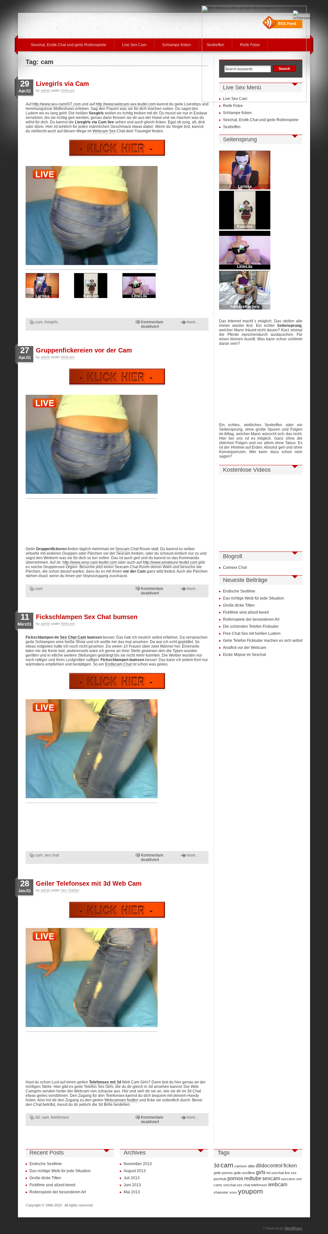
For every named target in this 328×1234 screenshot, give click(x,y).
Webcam (68, 90)
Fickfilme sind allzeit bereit (246, 612)
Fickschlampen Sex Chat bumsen (86, 616)
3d (37, 1117)
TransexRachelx (245, 306)
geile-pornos (223, 1173)
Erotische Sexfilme (239, 591)
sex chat (52, 855)
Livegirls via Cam (62, 83)
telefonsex (60, 1117)
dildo (251, 1166)
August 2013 (135, 1171)
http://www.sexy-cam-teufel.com (89, 562)
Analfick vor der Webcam (244, 647)
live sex (291, 1173)
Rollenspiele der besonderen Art (251, 619)
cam (39, 322)
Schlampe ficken (176, 45)
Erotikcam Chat (118, 664)
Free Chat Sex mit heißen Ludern (252, 633)
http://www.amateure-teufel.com (170, 562)
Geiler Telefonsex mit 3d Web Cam (89, 883)
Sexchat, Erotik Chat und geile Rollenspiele (68, 45)
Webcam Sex (104, 131)
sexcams (288, 1179)
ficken (290, 1165)
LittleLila (139, 296)
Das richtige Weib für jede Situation (253, 598)
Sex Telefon (70, 890)
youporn (250, 1191)
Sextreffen (232, 127)
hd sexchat (275, 1173)
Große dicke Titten (239, 605)
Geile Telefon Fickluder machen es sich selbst (262, 640)
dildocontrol (269, 1165)
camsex (240, 1166)
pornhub (220, 1179)
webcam (277, 1184)
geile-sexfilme (244, 1173)
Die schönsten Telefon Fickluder (251, 626)
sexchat (229, 1185)
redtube (252, 1178)
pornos (235, 1178)
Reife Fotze (233, 106)
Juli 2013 (132, 1178)
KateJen (91, 296)
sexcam (271, 1178)
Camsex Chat (235, 567)
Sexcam (122, 549)
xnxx (233, 1192)
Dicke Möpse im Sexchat (244, 654)
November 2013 (138, 1164)
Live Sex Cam (134, 45)
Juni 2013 (132, 1185)
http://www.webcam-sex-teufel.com (126, 104)
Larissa (42, 296)
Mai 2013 (132, 1192)
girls (261, 1172)
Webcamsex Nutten (121, 1100)
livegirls (51, 322)
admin (45, 90)
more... (192, 322)
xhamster (221, 1192)
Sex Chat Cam (73, 637)
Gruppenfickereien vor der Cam (84, 350)
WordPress (293, 1228)
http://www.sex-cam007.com (56, 104)
